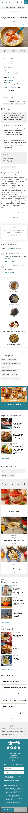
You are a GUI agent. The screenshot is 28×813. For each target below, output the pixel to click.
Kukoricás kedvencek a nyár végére (12, 731)
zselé (22, 471)
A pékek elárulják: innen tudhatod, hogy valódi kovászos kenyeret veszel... (18, 437)
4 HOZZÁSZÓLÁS (21, 24)
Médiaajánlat (14, 760)
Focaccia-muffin (8, 707)
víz (8, 83)
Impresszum (14, 759)
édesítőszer (9, 87)
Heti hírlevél (17, 780)
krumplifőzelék (16, 632)
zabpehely (10, 67)
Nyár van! (15, 443)
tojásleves (5, 378)
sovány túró (11, 77)
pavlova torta (12, 360)
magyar (13, 167)
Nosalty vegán (14, 514)
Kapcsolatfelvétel (14, 757)
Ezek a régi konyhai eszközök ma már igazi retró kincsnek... (18, 614)
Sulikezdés (15, 419)
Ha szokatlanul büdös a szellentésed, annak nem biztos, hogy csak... (18, 591)
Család (15, 431)
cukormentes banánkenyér (10, 371)
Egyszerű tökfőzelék (16, 659)
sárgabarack (10, 80)
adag (7, 63)
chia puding (5, 374)
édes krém (12, 12)
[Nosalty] (4, 2)
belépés (14, 248)
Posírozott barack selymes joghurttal (15, 713)
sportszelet (21, 7)
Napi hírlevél (9, 780)
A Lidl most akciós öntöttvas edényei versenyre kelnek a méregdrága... (18, 602)
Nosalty (14, 543)
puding (12, 475)
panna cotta (16, 363)
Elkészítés (20, 809)
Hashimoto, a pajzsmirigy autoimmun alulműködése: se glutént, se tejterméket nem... (18, 450)
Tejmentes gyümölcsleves (11, 681)
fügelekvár (5, 367)
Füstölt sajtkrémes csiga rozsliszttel (14, 688)
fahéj (5, 90)
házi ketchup (6, 363)
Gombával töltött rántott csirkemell (14, 700)
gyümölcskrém (6, 471)
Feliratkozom (19, 772)
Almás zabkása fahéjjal (14, 569)
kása (17, 12)
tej (6, 70)
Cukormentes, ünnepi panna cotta (14, 540)
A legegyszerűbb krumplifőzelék (18, 636)
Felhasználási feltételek (14, 753)
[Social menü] (13, 2)
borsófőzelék (14, 378)
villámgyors (5, 167)
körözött (14, 374)
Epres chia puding (14, 511)
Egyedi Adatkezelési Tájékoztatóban (14, 801)
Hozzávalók (7, 809)
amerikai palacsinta (18, 644)
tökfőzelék (15, 655)
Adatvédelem (14, 755)
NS (14, 21)
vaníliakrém (5, 475)
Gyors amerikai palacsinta (17, 647)
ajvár (3, 360)
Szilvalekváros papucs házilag (12, 694)
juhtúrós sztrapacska (8, 7)
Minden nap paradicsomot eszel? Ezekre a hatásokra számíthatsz (18, 424)
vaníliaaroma (10, 73)
